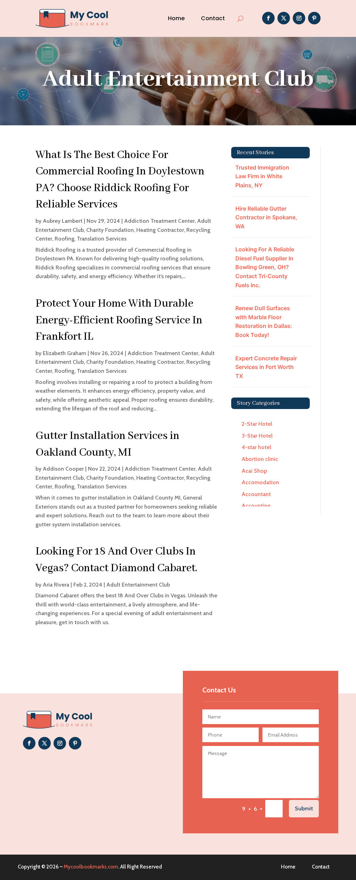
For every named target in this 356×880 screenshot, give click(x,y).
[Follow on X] (283, 18)
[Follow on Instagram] (299, 18)
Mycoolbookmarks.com (91, 867)
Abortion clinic (260, 459)
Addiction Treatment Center (159, 221)
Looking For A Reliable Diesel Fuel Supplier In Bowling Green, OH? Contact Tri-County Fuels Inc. (264, 267)
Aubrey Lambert (62, 221)
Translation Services (102, 238)
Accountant (256, 494)
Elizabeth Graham (64, 353)
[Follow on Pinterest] (314, 18)
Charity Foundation (110, 230)
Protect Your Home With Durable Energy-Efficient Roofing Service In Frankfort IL (118, 320)
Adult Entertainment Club (138, 584)
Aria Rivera (56, 584)
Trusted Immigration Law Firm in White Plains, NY (262, 176)
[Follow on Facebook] (268, 18)
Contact (213, 18)
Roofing (64, 238)
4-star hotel (256, 447)
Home (176, 18)
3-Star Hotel (257, 435)
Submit (304, 808)
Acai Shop (254, 471)
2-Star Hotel (257, 424)
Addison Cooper (63, 468)
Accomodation (260, 482)
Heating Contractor (160, 230)
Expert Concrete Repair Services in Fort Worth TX (266, 367)
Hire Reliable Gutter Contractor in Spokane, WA (266, 217)
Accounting (256, 505)
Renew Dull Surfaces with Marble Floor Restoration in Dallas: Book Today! (263, 321)
